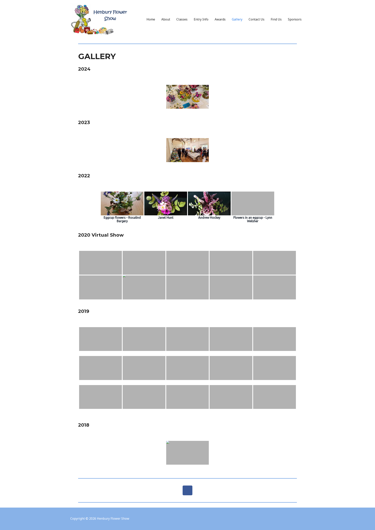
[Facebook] (187, 490)
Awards (220, 19)
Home (150, 19)
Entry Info (201, 19)
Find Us (276, 19)
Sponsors (295, 19)
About (165, 19)
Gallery (237, 19)
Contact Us (256, 19)
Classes (182, 19)
